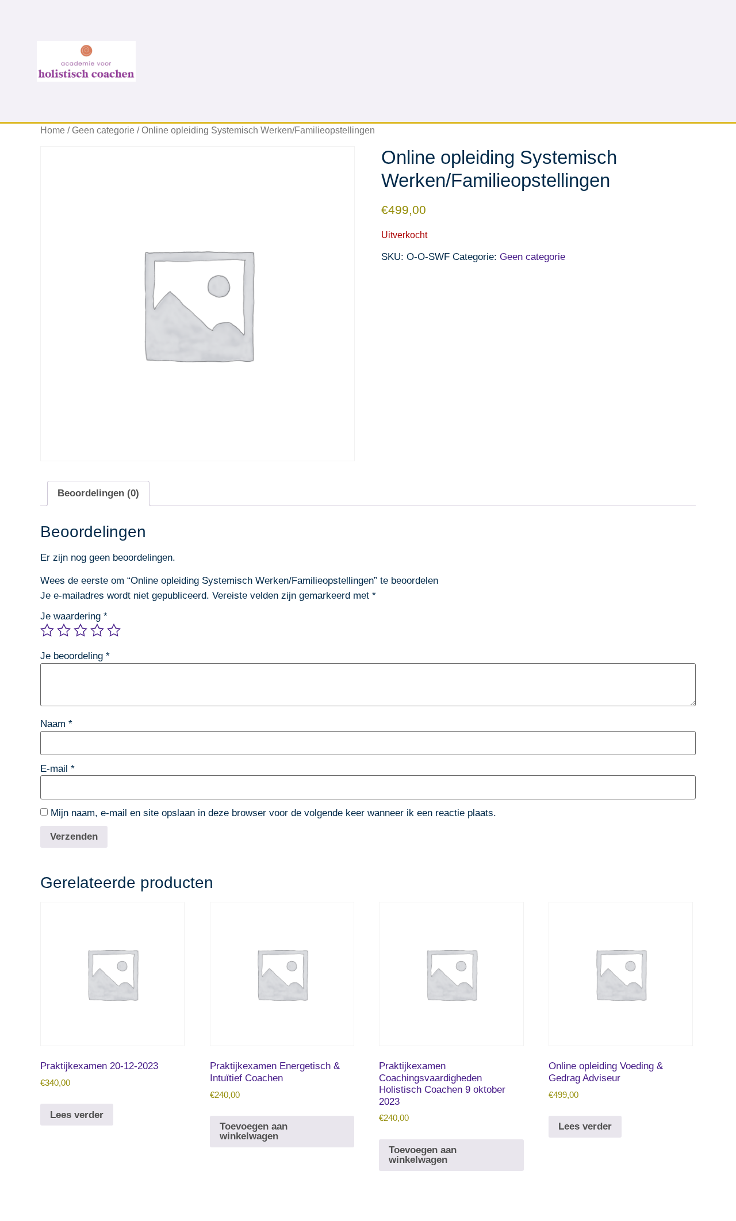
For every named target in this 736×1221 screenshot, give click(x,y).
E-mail (57, 769)
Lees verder (76, 1114)
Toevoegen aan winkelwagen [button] (254, 1131)
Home (52, 130)
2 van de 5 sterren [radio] (64, 630)
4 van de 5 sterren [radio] (97, 630)
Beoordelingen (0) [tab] (98, 493)
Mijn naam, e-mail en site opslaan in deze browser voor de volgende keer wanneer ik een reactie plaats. (273, 813)
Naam (56, 724)
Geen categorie (103, 130)
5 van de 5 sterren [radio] (114, 630)
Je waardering (74, 616)
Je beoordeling (75, 656)
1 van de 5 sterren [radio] (47, 630)
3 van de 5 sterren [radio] (80, 630)
